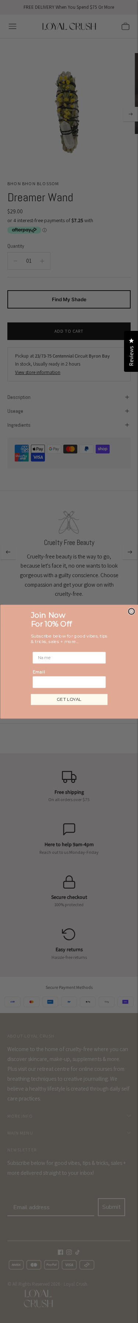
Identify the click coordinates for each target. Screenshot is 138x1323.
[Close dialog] (131, 611)
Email (38, 671)
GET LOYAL (69, 699)
